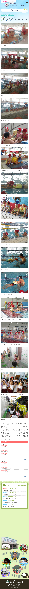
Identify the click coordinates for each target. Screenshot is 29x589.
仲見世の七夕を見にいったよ (9, 494)
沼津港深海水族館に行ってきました (11, 502)
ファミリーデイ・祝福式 (8, 506)
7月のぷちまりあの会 (8, 490)
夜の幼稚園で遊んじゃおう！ (9, 498)
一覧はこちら (25, 459)
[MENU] (27, 1)
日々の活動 (8, 20)
